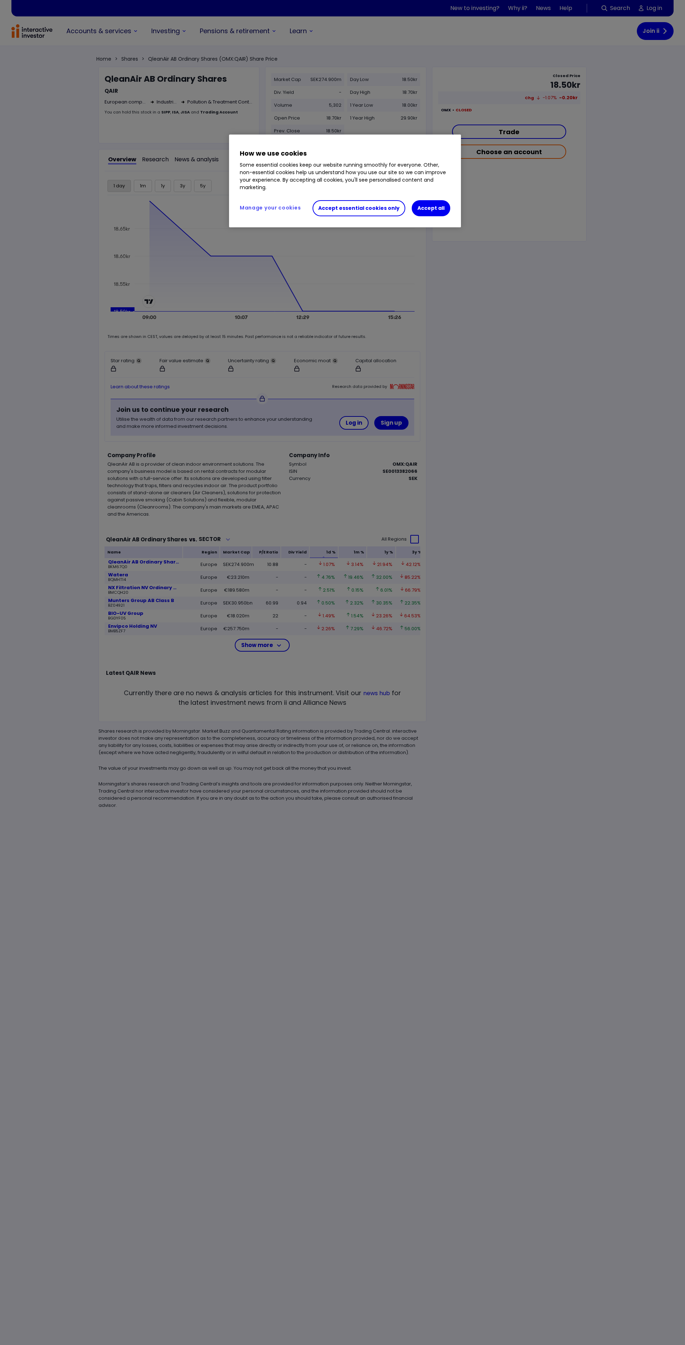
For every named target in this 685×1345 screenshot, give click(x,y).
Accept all (431, 208)
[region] (345, 181)
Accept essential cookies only (359, 208)
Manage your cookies (270, 207)
